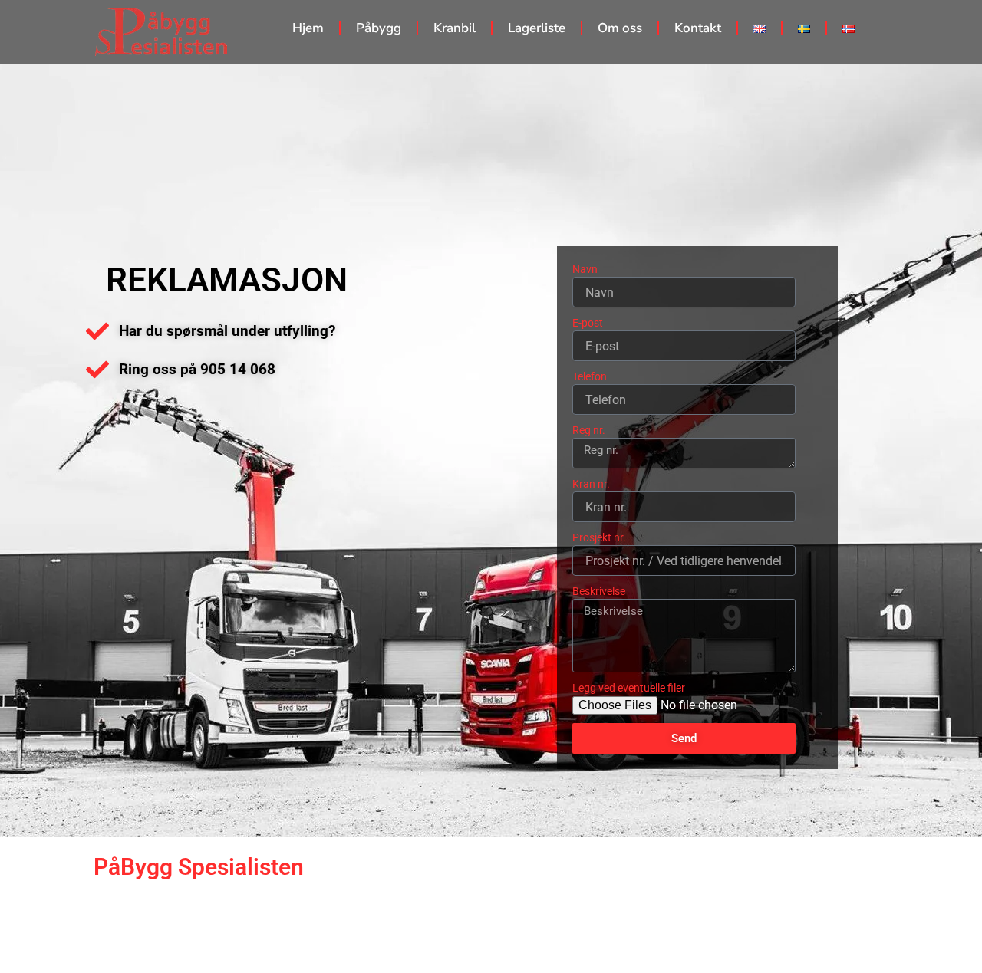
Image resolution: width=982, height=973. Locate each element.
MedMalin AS (51, 955)
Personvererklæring (914, 935)
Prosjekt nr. (599, 537)
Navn (585, 269)
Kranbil (454, 28)
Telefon (589, 376)
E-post (587, 323)
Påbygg (378, 28)
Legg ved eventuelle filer (628, 688)
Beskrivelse (598, 591)
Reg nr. (588, 430)
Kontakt (697, 28)
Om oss (620, 28)
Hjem (308, 28)
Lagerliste (536, 28)
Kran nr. (591, 484)
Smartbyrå (351, 935)
